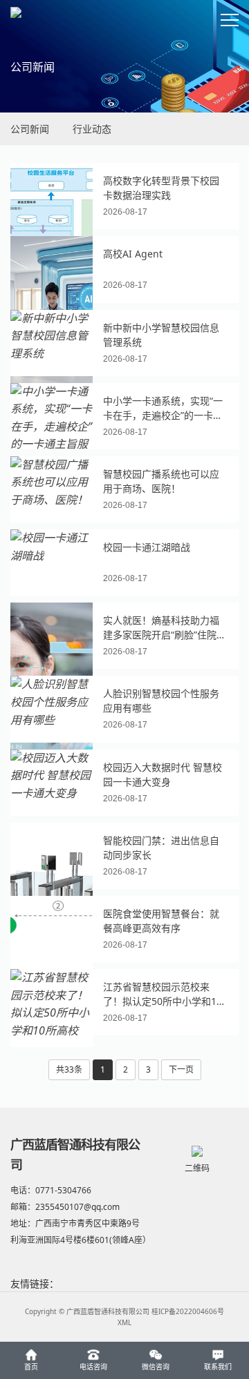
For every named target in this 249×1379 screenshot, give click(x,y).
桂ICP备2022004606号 (187, 1311)
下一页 (181, 1069)
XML (124, 1322)
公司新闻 (29, 128)
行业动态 (92, 128)
